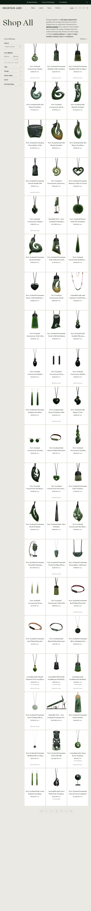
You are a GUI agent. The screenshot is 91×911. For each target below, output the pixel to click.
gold (69, 34)
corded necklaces (59, 34)
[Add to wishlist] (43, 45)
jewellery (49, 36)
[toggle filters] (21, 67)
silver (75, 34)
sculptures (69, 36)
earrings (56, 36)
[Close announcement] (87, 2)
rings (61, 36)
